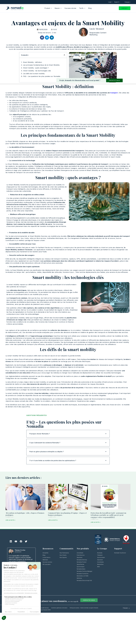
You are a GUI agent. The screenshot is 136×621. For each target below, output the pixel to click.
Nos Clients (63, 555)
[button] (42, 37)
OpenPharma (80, 564)
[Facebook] (21, 541)
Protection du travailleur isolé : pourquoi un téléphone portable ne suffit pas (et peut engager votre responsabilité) (108, 515)
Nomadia (99, 553)
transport (114, 93)
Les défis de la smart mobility (34, 73)
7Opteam (100, 555)
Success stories (47, 562)
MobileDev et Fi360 (82, 576)
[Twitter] (26, 541)
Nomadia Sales (81, 569)
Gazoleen (79, 557)
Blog (44, 555)
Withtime (79, 578)
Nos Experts (63, 557)
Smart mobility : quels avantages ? (36, 68)
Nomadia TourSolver (82, 573)
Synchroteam (80, 566)
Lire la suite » (10, 520)
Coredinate (80, 553)
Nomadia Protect (82, 562)
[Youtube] (16, 541)
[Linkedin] (11, 541)
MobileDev (100, 564)
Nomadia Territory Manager (84, 571)
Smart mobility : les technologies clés (37, 71)
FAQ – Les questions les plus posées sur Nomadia (41, 76)
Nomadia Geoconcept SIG (84, 580)
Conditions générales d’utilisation (59, 607)
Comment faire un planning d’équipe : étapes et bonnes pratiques (67, 514)
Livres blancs (46, 557)
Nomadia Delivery (82, 559)
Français (127, 2)
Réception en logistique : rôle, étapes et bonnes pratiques (25, 514)
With (98, 566)
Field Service (81, 555)
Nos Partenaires (64, 553)
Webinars (45, 559)
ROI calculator (47, 564)
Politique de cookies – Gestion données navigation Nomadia (84, 607)
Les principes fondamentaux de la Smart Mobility (41, 65)
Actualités (45, 553)
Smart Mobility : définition (32, 62)
